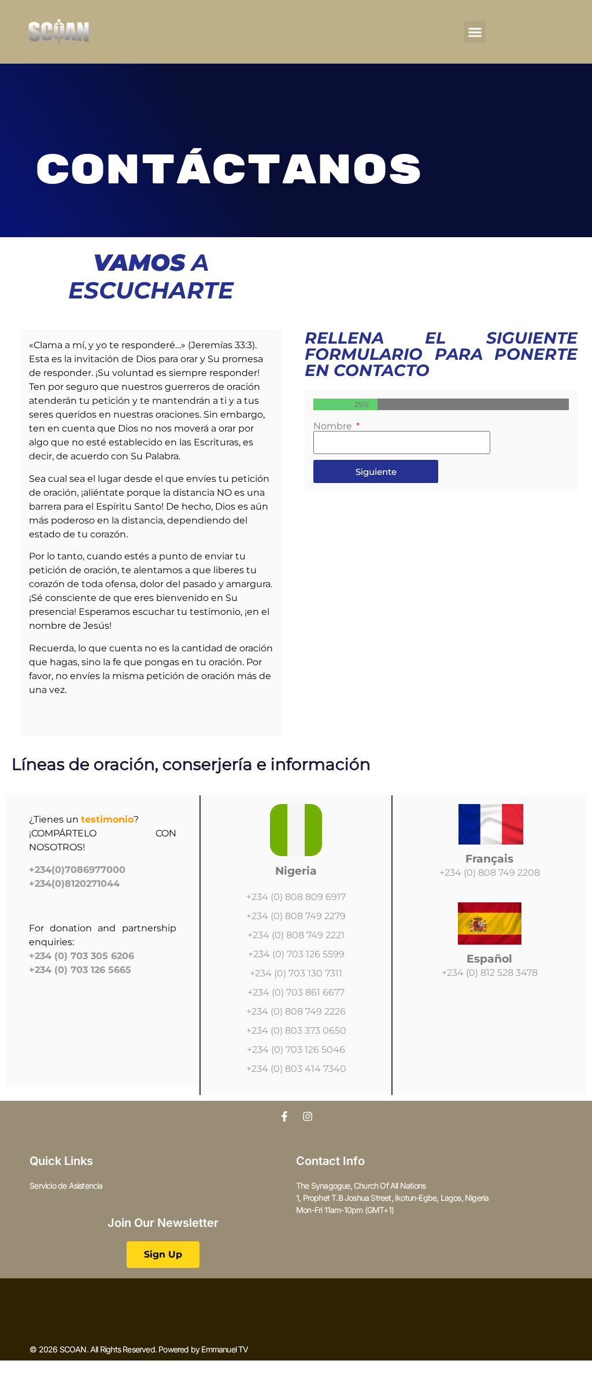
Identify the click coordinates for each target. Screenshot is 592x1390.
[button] (475, 32)
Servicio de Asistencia (65, 1185)
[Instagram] (307, 1116)
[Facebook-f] (284, 1116)
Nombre (333, 426)
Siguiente (376, 471)
